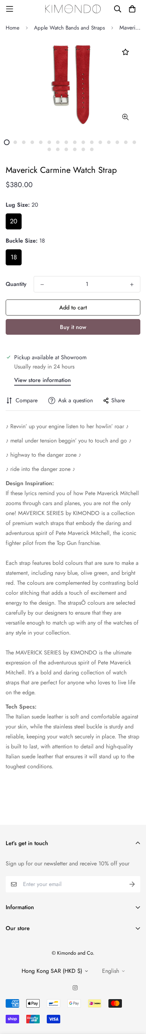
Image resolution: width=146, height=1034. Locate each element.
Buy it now (73, 327)
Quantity (16, 284)
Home (12, 28)
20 (13, 221)
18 (14, 257)
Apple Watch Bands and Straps (69, 28)
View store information (42, 380)
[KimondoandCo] (73, 9)
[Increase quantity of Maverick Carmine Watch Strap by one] (132, 284)
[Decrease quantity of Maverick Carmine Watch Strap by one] (42, 284)
